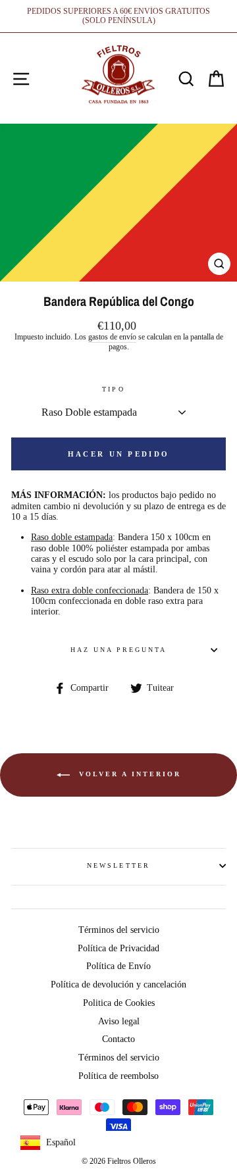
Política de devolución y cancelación (118, 984)
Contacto (118, 1039)
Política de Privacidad (118, 948)
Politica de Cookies (119, 1003)
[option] (118, 16)
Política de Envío (118, 966)
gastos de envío (112, 337)
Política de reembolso (118, 1076)
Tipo (113, 389)
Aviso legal (119, 1021)
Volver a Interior (128, 774)
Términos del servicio (118, 930)
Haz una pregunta (118, 649)
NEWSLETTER (118, 865)
